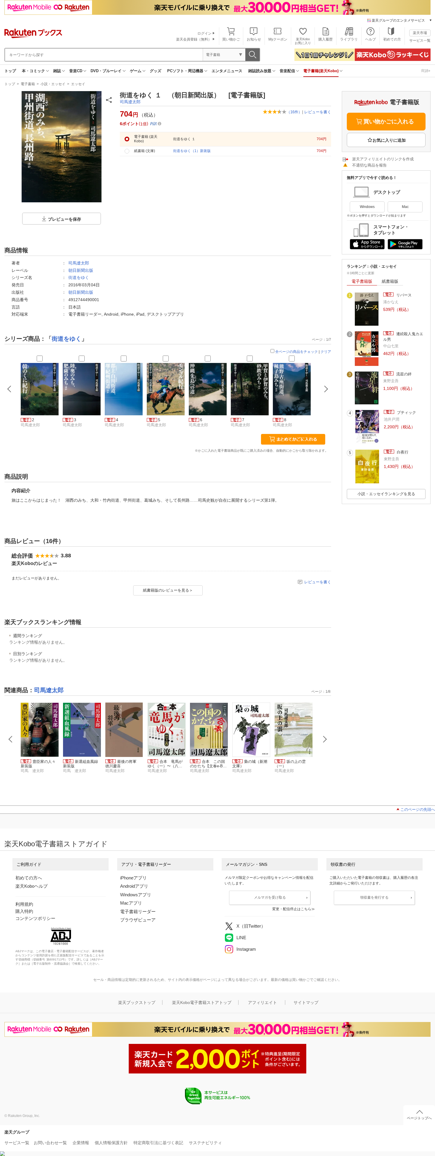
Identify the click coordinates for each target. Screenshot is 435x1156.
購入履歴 (325, 39)
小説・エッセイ (53, 84)
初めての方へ (28, 877)
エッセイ (78, 84)
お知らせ (254, 39)
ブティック (406, 412)
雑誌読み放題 (259, 71)
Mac (405, 207)
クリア (325, 352)
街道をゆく (78, 277)
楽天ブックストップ (136, 1002)
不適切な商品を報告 (369, 165)
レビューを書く (317, 112)
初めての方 (392, 39)
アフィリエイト (262, 1002)
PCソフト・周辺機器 (185, 71)
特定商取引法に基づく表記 (158, 1142)
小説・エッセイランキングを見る (386, 494)
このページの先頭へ (417, 809)
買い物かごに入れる (388, 121)
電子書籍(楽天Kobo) (321, 71)
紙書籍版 (390, 281)
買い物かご (231, 39)
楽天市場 (420, 33)
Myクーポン (277, 39)
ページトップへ (419, 1118)
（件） (294, 112)
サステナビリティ (205, 1142)
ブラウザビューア (138, 919)
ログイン (204, 33)
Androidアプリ (134, 886)
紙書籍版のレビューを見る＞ (168, 590)
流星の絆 (403, 374)
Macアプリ (131, 902)
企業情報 (80, 1142)
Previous (10, 739)
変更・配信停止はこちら (291, 909)
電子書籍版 (362, 281)
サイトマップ (306, 1002)
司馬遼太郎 (130, 101)
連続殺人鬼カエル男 (403, 336)
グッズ (155, 71)
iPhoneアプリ (133, 877)
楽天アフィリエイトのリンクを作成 (383, 159)
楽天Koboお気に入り (303, 41)
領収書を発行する (374, 897)
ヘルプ (370, 39)
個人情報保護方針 (111, 1142)
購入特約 (24, 911)
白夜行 (402, 452)
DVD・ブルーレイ (106, 71)
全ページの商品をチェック (296, 352)
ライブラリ (349, 39)
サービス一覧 (420, 40)
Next (325, 739)
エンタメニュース (227, 71)
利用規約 (24, 904)
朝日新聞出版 (80, 270)
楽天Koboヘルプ (31, 886)
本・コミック (33, 71)
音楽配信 (287, 71)
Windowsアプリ (135, 894)
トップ (10, 71)
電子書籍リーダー (138, 911)
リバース (403, 295)
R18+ (426, 71)
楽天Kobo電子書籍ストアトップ (201, 1002)
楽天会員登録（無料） (194, 39)
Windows (367, 207)
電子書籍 (28, 84)
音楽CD (75, 71)
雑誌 (57, 71)
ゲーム (135, 71)
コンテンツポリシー (35, 918)
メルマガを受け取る (270, 897)
